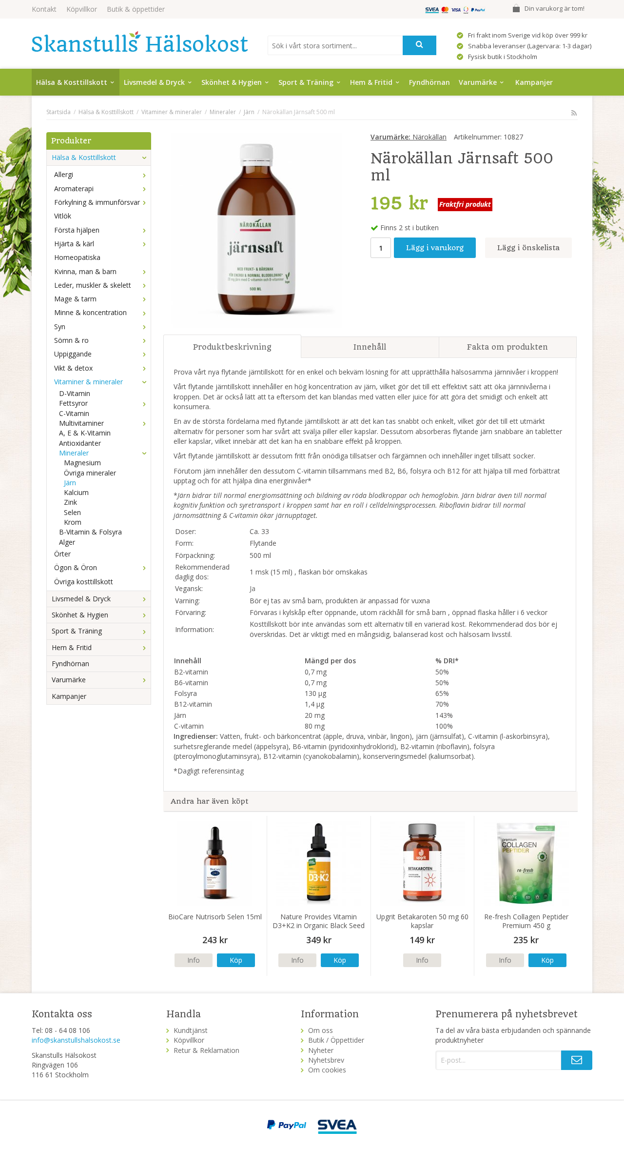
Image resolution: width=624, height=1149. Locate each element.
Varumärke (478, 82)
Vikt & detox (73, 368)
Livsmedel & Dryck (154, 82)
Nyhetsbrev (326, 1060)
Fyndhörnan (429, 82)
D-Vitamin (74, 393)
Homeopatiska (77, 257)
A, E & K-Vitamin (85, 432)
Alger (67, 542)
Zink (70, 502)
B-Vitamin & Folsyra (90, 531)
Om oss (320, 1030)
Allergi (63, 174)
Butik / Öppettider (336, 1040)
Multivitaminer (81, 423)
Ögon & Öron (75, 567)
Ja (252, 588)
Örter (62, 553)
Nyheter (320, 1050)
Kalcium (76, 492)
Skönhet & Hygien (231, 82)
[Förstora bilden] (256, 229)
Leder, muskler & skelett (92, 285)
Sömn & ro (71, 340)
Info (193, 960)
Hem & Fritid (371, 82)
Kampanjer (534, 82)
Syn (59, 326)
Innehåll (369, 347)
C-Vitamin (74, 413)
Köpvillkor (81, 9)
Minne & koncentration (90, 312)
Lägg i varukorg (435, 247)
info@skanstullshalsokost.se (76, 1040)
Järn (70, 482)
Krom (72, 522)
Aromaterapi (74, 188)
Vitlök (62, 215)
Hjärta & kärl (74, 243)
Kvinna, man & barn (85, 271)
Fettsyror (73, 403)
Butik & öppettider (136, 9)
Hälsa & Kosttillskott (71, 82)
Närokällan (408, 136)
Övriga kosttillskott (83, 581)
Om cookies (327, 1069)
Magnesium (82, 462)
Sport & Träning (305, 82)
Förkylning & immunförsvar (97, 202)
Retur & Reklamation (206, 1050)
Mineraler (74, 452)
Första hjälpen (76, 230)
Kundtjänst (191, 1030)
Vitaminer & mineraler (88, 381)
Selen (72, 512)
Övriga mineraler (90, 472)
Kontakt (44, 9)
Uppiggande (73, 353)
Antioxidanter (80, 443)
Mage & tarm (75, 298)
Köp (236, 960)
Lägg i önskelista (528, 247)
